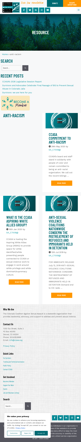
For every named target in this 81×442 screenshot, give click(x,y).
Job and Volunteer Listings (11, 393)
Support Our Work (8, 385)
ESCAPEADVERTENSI (72, 3)
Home (5, 54)
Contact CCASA (7, 369)
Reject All (27, 433)
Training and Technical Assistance (13, 362)
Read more (61, 183)
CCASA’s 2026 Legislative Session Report (22, 81)
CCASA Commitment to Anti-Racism (60, 138)
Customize (14, 433)
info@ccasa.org (15, 340)
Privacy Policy (20, 428)
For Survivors (7, 358)
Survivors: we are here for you (17, 92)
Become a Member (8, 381)
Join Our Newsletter (32, 3)
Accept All (41, 433)
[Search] (25, 68)
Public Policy (7, 365)
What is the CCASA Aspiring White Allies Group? (19, 221)
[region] (27, 425)
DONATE (55, 3)
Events (5, 389)
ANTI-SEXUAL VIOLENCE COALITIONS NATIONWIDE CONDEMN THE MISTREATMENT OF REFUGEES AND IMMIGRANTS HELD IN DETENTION (61, 232)
